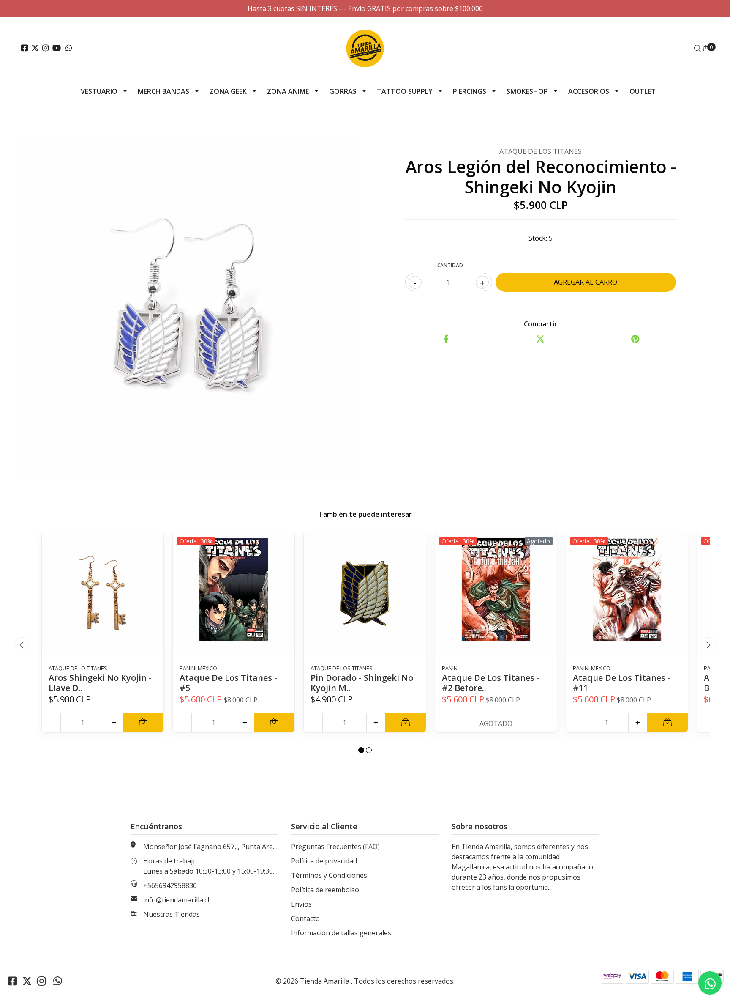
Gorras (343, 91)
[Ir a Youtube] (57, 48)
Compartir (540, 324)
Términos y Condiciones (329, 875)
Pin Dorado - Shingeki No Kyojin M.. (362, 682)
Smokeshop (527, 91)
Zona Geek (228, 91)
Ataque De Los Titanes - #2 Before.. (490, 682)
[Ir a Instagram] (46, 48)
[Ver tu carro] (706, 47)
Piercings (469, 91)
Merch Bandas (163, 91)
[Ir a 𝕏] (35, 48)
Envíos (301, 904)
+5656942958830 (170, 885)
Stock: (537, 238)
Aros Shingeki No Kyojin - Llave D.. (100, 682)
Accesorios (588, 91)
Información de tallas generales (341, 932)
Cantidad (450, 265)
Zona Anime (288, 91)
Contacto (305, 918)
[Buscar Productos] (697, 48)
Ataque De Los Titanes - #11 (621, 682)
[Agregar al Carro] (143, 722)
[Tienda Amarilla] (365, 48)
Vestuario (99, 91)
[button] (361, 750)
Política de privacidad (324, 861)
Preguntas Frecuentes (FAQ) (335, 846)
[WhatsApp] (69, 48)
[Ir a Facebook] (24, 48)
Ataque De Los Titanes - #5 (228, 682)
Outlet (642, 91)
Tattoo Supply (405, 91)
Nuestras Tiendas (171, 914)
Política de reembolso (325, 889)
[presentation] (21, 644)
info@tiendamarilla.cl (176, 899)
